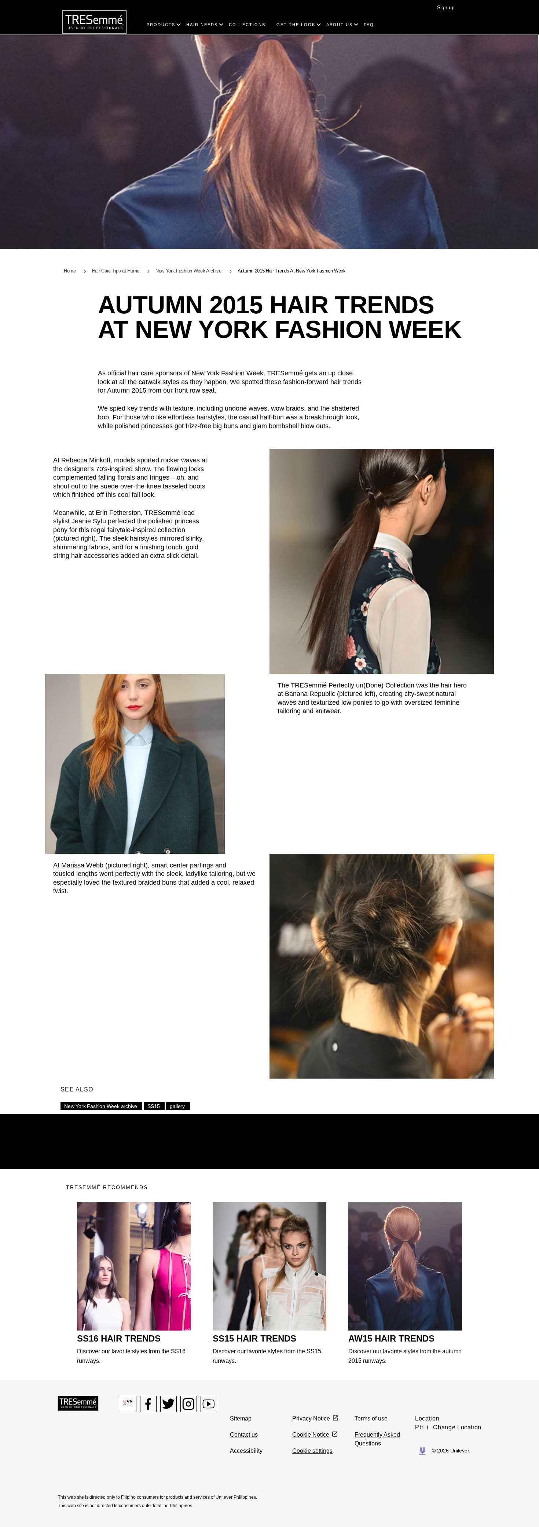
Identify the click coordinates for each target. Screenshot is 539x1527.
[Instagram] (189, 1404)
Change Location (457, 1427)
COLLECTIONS (247, 24)
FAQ (369, 24)
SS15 (153, 1106)
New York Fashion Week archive (100, 1106)
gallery (177, 1106)
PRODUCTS (161, 24)
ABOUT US (339, 24)
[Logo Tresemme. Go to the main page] (94, 21)
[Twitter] (168, 1404)
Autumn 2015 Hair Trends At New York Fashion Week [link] (292, 271)
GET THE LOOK (295, 24)
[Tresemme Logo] (78, 1403)
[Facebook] (148, 1404)
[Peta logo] (128, 1404)
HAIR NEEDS (202, 24)
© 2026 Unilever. (451, 1451)
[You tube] (209, 1404)
